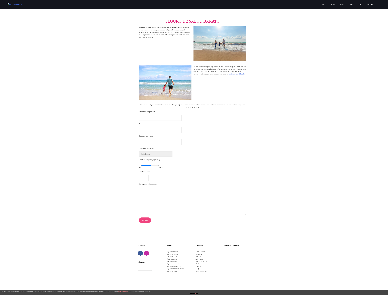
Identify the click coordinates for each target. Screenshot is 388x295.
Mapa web (199, 256)
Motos (333, 4)
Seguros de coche (172, 252)
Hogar (342, 4)
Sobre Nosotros (200, 252)
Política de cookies (201, 261)
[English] (139, 268)
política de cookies (123, 291)
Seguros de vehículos (173, 264)
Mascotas (370, 4)
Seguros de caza (172, 271)
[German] (143, 268)
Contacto (198, 264)
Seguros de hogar (172, 254)
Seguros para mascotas (174, 266)
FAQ (197, 269)
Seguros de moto (172, 261)
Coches (323, 4)
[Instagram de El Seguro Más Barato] (146, 253)
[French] (141, 268)
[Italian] (145, 268)
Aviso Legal (199, 259)
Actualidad (199, 254)
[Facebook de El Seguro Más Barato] (140, 253)
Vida (351, 4)
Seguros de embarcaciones (175, 269)
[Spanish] (147, 268)
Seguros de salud (172, 256)
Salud (360, 4)
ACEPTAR (194, 293)
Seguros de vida (172, 259)
